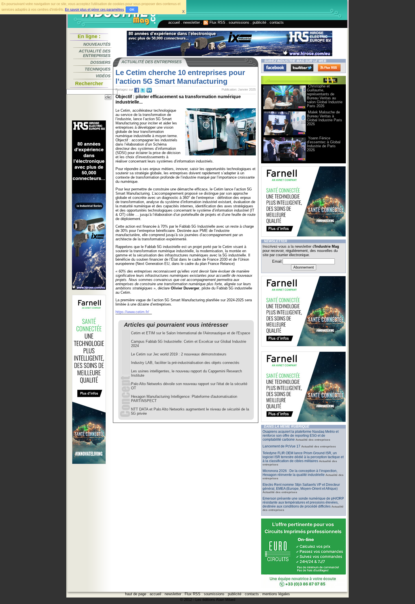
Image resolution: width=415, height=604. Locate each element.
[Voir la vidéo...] (284, 108)
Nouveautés (96, 44)
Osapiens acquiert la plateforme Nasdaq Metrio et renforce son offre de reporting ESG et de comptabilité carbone (300, 436)
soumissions (239, 22)
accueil (174, 22)
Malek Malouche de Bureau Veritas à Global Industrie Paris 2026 (324, 118)
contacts (277, 22)
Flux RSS (216, 22)
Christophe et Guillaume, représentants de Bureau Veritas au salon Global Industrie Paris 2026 (324, 96)
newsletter (191, 22)
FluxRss (329, 67)
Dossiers (100, 62)
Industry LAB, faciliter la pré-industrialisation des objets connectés (185, 363)
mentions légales (276, 594)
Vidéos (103, 76)
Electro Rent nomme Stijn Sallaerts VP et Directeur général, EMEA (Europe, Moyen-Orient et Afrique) (301, 487)
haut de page (135, 594)
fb (136, 90)
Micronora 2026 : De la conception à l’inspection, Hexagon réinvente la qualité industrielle (300, 473)
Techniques (97, 69)
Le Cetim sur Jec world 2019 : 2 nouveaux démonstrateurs (178, 354)
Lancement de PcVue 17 (281, 446)
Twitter (302, 67)
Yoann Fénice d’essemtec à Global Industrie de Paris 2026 (323, 144)
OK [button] (132, 9)
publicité (259, 22)
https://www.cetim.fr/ (132, 312)
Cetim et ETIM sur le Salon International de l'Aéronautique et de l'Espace (190, 333)
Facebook (275, 67)
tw (143, 90)
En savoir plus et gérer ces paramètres (94, 10)
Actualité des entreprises (94, 53)
